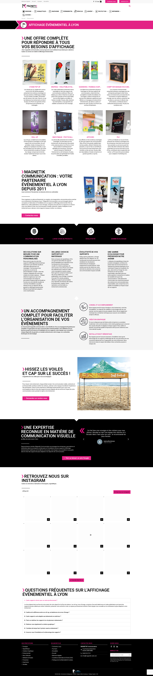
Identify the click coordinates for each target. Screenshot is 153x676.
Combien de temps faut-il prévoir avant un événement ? (42, 628)
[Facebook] (94, 1)
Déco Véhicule (27, 655)
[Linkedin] (98, 1)
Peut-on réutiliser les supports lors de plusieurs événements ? (44, 620)
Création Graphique (28, 651)
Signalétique (26, 648)
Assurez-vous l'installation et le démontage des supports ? (43, 632)
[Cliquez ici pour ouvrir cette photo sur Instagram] (48, 519)
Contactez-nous (56, 646)
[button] (111, 1)
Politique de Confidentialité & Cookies (62, 660)
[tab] (76, 600)
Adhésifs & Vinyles (28, 657)
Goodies (25, 664)
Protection (26, 660)
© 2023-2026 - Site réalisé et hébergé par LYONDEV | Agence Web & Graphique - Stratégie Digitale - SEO (76, 674)
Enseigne (25, 646)
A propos (40, 1)
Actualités (46, 1)
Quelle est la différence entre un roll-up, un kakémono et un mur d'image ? (47, 612)
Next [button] (128, 439)
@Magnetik (25, 491)
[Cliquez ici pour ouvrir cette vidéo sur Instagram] (101, 546)
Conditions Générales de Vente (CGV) (62, 657)
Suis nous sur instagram (123, 492)
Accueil (34, 1)
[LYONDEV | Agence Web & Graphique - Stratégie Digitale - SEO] (76, 671)
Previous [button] (83, 439)
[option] (106, 437)
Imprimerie (26, 662)
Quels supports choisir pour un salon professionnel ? (41, 600)
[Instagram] (96, 1)
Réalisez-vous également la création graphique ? (40, 624)
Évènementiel (26, 653)
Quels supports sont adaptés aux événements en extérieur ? (43, 616)
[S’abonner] (129, 655)
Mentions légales (26, 1)
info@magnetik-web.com (90, 656)
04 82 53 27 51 (87, 653)
